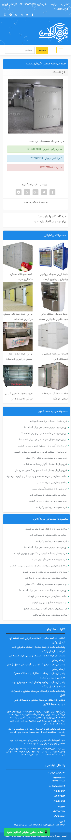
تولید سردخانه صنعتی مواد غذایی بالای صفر (46, 458)
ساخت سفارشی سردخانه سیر (52, 482)
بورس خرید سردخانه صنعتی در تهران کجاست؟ (44, 433)
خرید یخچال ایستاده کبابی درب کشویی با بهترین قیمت (40, 451)
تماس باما (64, 4)
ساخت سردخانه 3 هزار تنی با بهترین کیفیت (46, 528)
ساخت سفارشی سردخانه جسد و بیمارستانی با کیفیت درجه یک (36, 476)
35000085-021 (28, 4)
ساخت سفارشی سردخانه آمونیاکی (50, 614)
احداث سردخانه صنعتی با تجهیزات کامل (48, 494)
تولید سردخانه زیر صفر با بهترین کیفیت (48, 501)
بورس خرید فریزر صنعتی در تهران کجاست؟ (45, 427)
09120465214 (60, 9)
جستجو (42, 50)
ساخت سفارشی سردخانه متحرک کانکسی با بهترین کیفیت (38, 565)
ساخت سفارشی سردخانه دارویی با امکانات (46, 578)
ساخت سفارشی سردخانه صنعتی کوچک (47, 596)
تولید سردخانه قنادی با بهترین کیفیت (49, 602)
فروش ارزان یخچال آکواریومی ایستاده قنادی (45, 464)
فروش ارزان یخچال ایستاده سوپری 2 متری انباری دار (41, 470)
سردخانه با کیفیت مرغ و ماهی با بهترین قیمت (45, 571)
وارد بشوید (39, 221)
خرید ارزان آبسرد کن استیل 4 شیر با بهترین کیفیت (42, 445)
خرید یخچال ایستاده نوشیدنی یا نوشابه (48, 421)
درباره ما (53, 4)
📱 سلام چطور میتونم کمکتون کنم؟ (27, 831)
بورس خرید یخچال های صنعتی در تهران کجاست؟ (43, 439)
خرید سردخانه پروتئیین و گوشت (51, 507)
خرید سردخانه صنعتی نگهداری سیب (46, 63)
